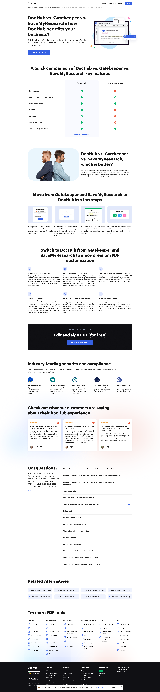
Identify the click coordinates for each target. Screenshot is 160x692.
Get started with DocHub (80, 343)
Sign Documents (50, 675)
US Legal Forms (86, 677)
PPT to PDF (34, 639)
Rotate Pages (53, 646)
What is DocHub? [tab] (69, 491)
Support (65, 682)
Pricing (104, 3)
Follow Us (121, 675)
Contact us (31, 491)
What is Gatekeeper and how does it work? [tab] (79, 498)
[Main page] (32, 3)
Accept (113, 687)
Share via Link (88, 628)
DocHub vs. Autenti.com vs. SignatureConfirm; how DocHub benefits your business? (121, 597)
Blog (82, 671)
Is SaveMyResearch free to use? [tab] (75, 524)
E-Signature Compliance (70, 680)
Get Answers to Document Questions (106, 639)
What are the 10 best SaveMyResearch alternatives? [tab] (82, 564)
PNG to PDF (34, 632)
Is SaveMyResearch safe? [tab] (72, 544)
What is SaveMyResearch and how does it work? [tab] (81, 504)
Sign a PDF (70, 624)
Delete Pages (53, 654)
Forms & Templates (52, 673)
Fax (85, 635)
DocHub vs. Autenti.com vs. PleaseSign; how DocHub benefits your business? (41, 597)
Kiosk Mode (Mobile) (70, 642)
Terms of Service (68, 673)
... (101, 687)
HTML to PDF (35, 646)
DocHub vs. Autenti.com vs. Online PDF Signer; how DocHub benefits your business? (41, 590)
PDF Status (87, 639)
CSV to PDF (34, 643)
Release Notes (67, 684)
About (65, 671)
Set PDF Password (125, 632)
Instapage (84, 684)
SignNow (83, 680)
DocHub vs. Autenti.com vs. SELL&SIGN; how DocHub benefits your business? (95, 597)
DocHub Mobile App (87, 673)
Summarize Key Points (106, 632)
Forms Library (50, 682)
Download (123, 646)
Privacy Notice (67, 675)
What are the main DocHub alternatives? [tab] (78, 551)
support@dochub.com (123, 667)
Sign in (120, 3)
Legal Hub (66, 677)
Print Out (122, 650)
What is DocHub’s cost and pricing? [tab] (76, 531)
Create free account (39, 52)
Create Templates (89, 643)
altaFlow (83, 682)
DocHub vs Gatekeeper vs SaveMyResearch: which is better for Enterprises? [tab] (91, 475)
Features (111, 3)
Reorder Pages (53, 650)
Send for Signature (72, 628)
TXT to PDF (34, 628)
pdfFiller (83, 675)
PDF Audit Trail (124, 624)
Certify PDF (123, 628)
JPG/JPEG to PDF (36, 635)
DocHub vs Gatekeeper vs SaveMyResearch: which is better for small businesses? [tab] (88, 483)
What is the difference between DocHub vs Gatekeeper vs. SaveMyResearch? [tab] (91, 469)
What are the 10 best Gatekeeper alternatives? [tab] (80, 557)
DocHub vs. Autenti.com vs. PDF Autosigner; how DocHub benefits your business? (95, 590)
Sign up (128, 3)
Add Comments (89, 624)
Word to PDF (35, 624)
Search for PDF (124, 639)
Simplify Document (108, 628)
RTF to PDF (34, 650)
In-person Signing (72, 637)
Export (122, 643)
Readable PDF (124, 635)
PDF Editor (49, 671)
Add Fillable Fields (54, 632)
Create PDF (52, 628)
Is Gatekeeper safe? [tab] (70, 537)
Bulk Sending (70, 646)
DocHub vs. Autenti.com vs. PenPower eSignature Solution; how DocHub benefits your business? (121, 590)
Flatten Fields (53, 635)
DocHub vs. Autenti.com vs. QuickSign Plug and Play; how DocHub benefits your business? (68, 597)
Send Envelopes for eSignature (72, 632)
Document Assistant (108, 624)
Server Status (50, 677)
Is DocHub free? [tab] (69, 511)
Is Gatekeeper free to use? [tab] (73, 517)
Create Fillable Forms (88, 647)
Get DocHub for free (81, 135)
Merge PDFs (52, 643)
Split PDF (51, 639)
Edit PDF (51, 624)
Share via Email (88, 632)
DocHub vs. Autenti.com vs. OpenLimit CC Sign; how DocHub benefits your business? (68, 590)
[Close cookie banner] (121, 686)
